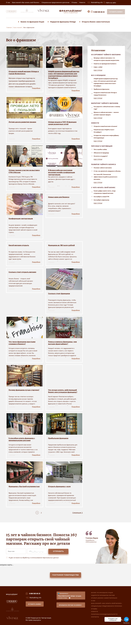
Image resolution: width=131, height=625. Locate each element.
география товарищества (65, 575)
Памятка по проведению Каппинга (105, 64)
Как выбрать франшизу (101, 200)
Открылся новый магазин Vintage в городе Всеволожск (24, 72)
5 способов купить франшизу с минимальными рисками (22, 439)
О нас (8, 2)
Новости (82, 2)
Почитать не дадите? (101, 156)
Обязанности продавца (101, 153)
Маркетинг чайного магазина (104, 103)
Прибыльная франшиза (58, 438)
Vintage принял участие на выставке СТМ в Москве (24, 171)
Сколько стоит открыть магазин (22, 272)
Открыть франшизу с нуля (59, 486)
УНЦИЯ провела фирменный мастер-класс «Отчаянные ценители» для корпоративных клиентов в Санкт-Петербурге (64, 73)
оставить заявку (116, 12)
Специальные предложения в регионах (55, 2)
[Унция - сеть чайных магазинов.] (13, 12)
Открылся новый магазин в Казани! (105, 126)
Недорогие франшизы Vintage (63, 22)
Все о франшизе (98, 75)
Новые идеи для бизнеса (58, 197)
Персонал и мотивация (101, 146)
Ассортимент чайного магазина (106, 55)
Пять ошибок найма (100, 149)
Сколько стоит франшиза (59, 293)
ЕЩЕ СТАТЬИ (98, 70)
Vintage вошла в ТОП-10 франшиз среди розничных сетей (62, 123)
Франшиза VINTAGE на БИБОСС (70, 605)
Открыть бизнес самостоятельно (96, 22)
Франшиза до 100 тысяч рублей (61, 245)
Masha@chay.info (97, 2)
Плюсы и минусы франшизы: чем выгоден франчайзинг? (62, 343)
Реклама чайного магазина (103, 168)
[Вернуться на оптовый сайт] (45, 12)
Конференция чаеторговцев (21, 218)
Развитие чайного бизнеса (103, 164)
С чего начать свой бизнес (103, 187)
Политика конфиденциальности (104, 614)
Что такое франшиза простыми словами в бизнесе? (22, 343)
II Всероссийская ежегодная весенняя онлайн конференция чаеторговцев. (61, 172)
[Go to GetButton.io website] (126, 623)
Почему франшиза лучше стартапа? (24, 390)
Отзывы (74, 2)
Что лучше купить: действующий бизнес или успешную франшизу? (62, 391)
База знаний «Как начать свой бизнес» (25, 2)
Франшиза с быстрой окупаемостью (24, 486)
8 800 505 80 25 (99, 12)
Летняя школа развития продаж (22, 122)
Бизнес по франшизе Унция (32, 22)
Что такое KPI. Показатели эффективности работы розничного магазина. (105, 177)
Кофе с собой (98, 67)
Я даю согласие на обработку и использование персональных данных (34, 558)
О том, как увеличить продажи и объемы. (107, 171)
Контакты (95, 617)
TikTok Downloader (7, 31)
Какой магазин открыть (19, 245)
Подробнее (36, 88)
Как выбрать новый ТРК (101, 196)
